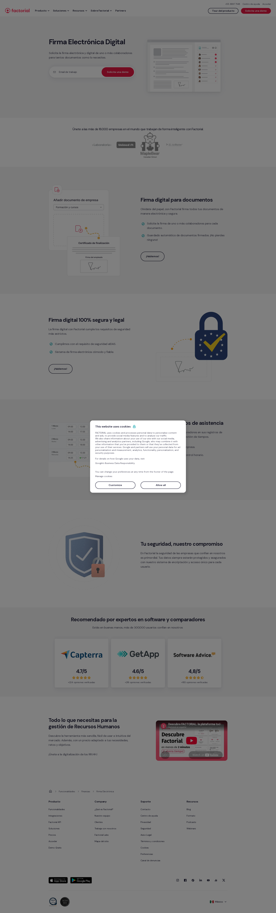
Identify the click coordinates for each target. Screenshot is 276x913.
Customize (115, 485)
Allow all (161, 485)
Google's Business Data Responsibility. (115, 463)
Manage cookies (103, 476)
